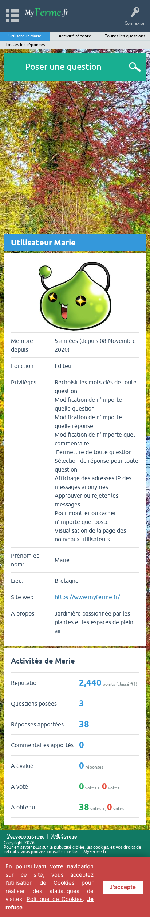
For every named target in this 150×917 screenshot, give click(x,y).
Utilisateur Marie (25, 36)
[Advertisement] (75, 159)
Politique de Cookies (55, 899)
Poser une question (63, 67)
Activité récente (75, 36)
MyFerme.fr (95, 851)
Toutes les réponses (25, 44)
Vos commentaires (25, 836)
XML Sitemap (64, 836)
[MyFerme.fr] (47, 12)
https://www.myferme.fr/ (87, 597)
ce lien (73, 851)
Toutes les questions (125, 36)
